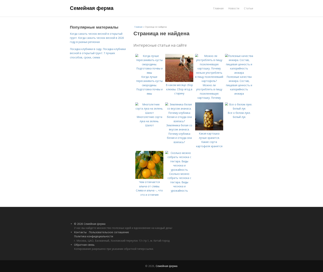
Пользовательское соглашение (109, 232)
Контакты (80, 232)
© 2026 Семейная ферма (89, 224)
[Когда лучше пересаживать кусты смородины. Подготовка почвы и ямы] (149, 72)
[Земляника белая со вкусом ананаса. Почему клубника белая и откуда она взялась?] (179, 121)
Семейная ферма (91, 7)
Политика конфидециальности (93, 236)
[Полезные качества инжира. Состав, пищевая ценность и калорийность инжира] (239, 72)
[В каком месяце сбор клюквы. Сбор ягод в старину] (179, 81)
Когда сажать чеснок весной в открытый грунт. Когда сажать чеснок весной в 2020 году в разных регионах (97, 38)
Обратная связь (84, 244)
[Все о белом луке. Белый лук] (239, 108)
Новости (233, 8)
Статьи (248, 8)
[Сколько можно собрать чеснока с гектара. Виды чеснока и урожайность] (179, 169)
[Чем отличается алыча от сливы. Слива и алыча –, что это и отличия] (149, 178)
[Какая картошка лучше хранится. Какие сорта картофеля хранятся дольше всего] (209, 129)
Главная (218, 8)
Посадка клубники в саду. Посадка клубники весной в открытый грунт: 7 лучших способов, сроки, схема (98, 53)
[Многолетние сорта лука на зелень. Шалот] (149, 113)
